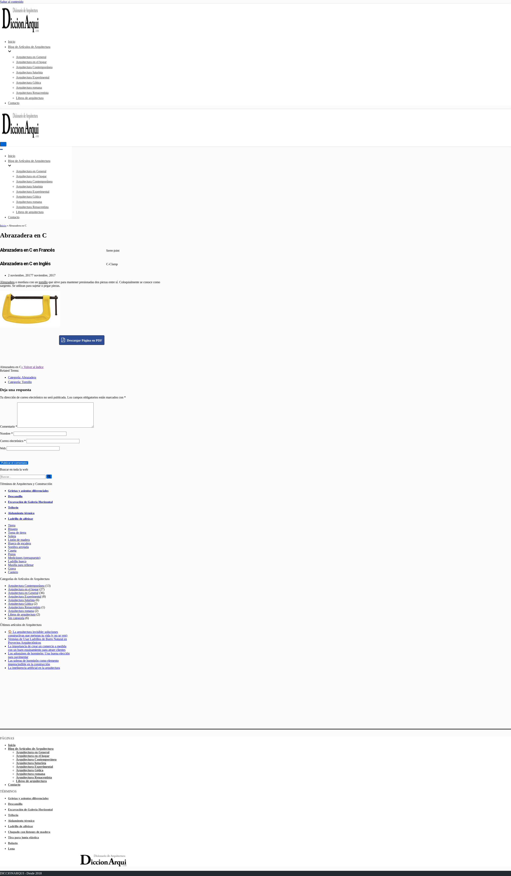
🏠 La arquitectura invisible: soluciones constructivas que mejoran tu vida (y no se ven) (37, 633)
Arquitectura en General (31, 57)
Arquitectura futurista (29, 72)
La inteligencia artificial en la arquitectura (34, 667)
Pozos (12, 554)
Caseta (12, 550)
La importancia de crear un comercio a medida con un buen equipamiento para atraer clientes (37, 648)
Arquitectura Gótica (28, 82)
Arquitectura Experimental (32, 77)
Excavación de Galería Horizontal (30, 502)
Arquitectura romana (29, 87)
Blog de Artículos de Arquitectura (30, 748)
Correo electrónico (13, 441)
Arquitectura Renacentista (32, 92)
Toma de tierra (17, 532)
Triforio (13, 507)
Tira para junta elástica (23, 837)
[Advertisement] (81, 354)
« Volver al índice (32, 367)
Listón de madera (19, 539)
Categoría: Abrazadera (22, 377)
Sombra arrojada (18, 547)
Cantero (13, 572)
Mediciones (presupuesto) (24, 557)
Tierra (11, 525)
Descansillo (15, 496)
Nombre (6, 433)
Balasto (13, 843)
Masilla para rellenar (21, 565)
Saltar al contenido (11, 1)
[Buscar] (49, 477)
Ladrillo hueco (17, 561)
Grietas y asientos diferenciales (28, 490)
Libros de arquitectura (30, 98)
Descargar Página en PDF (84, 340)
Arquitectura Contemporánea (34, 67)
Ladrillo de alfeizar (20, 518)
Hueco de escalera (19, 543)
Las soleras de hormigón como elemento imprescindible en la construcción (33, 662)
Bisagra (13, 529)
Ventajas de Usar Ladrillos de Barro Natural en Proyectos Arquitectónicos (37, 640)
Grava (12, 568)
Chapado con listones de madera (29, 831)
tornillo (43, 282)
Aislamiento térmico (21, 513)
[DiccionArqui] (31, 32)
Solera (12, 536)
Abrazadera (7, 282)
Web (3, 448)
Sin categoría (16, 618)
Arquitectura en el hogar (31, 62)
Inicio (11, 41)
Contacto (13, 103)
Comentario (8, 426)
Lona (11, 848)
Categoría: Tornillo (20, 382)
